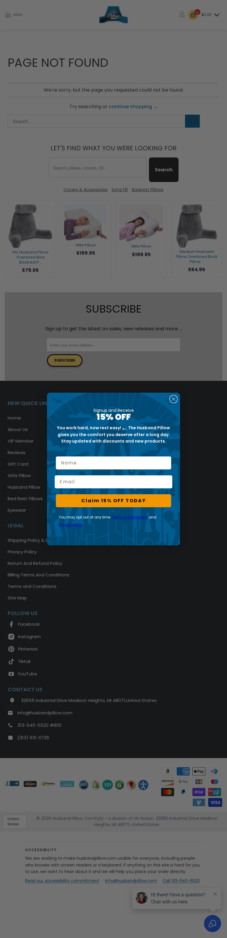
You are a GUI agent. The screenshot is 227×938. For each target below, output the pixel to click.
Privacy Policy (71, 524)
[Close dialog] (173, 399)
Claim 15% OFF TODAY (113, 500)
